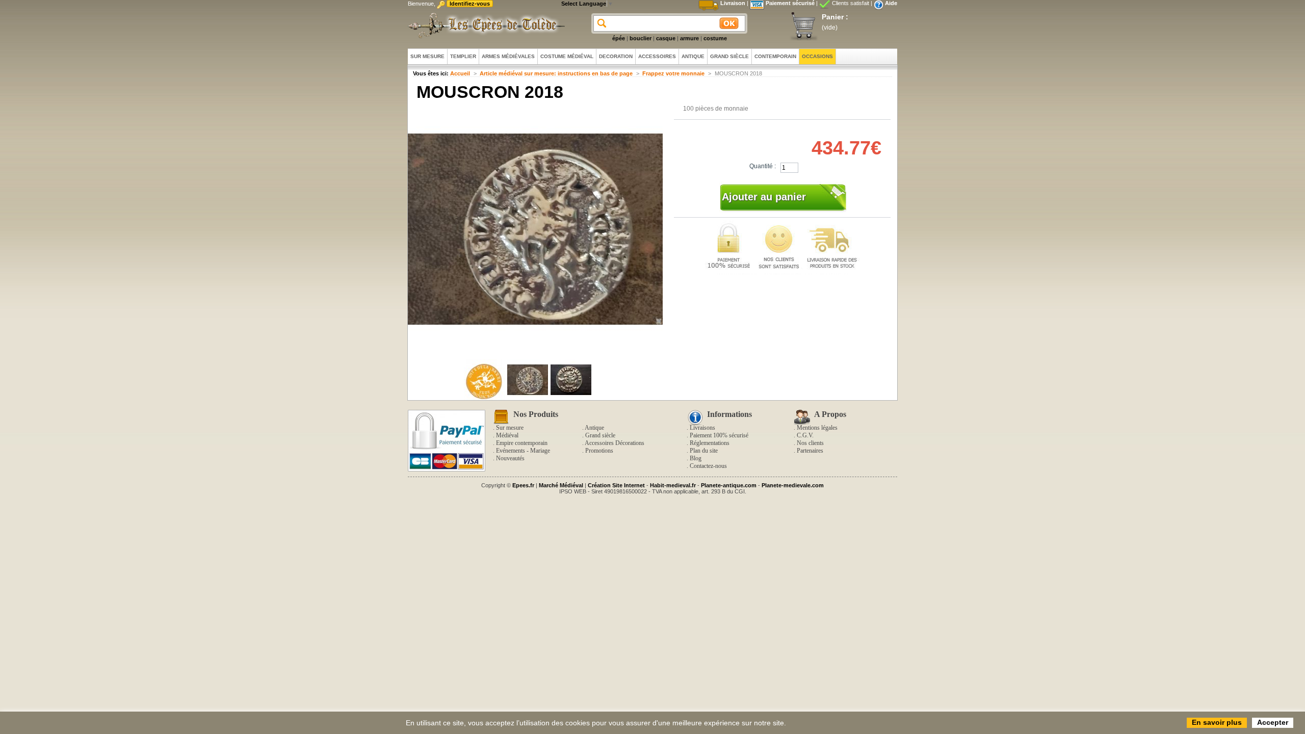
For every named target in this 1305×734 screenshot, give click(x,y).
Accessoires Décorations (614, 443)
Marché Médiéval (561, 485)
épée (618, 38)
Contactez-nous (708, 465)
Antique (594, 427)
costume (715, 38)
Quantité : (762, 166)
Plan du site (704, 450)
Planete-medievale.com (793, 485)
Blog (695, 458)
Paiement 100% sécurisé (719, 435)
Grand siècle (600, 435)
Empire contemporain (521, 443)
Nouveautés (510, 458)
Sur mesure (510, 427)
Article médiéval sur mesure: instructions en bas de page (556, 73)
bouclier (640, 38)
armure (689, 38)
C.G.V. (805, 435)
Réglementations (709, 443)
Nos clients (810, 443)
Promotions (599, 450)
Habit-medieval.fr (673, 485)
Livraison (732, 3)
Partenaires (810, 450)
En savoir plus (1217, 722)
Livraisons (702, 427)
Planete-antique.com (728, 485)
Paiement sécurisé (790, 3)
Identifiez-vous (470, 4)
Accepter (1272, 722)
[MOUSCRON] (484, 398)
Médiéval (507, 435)
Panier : (835, 17)
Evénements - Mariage (523, 450)
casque (665, 38)
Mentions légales (817, 427)
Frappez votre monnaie (673, 73)
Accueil (460, 73)
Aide (891, 3)
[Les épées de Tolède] (484, 25)
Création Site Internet (616, 485)
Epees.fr (523, 485)
